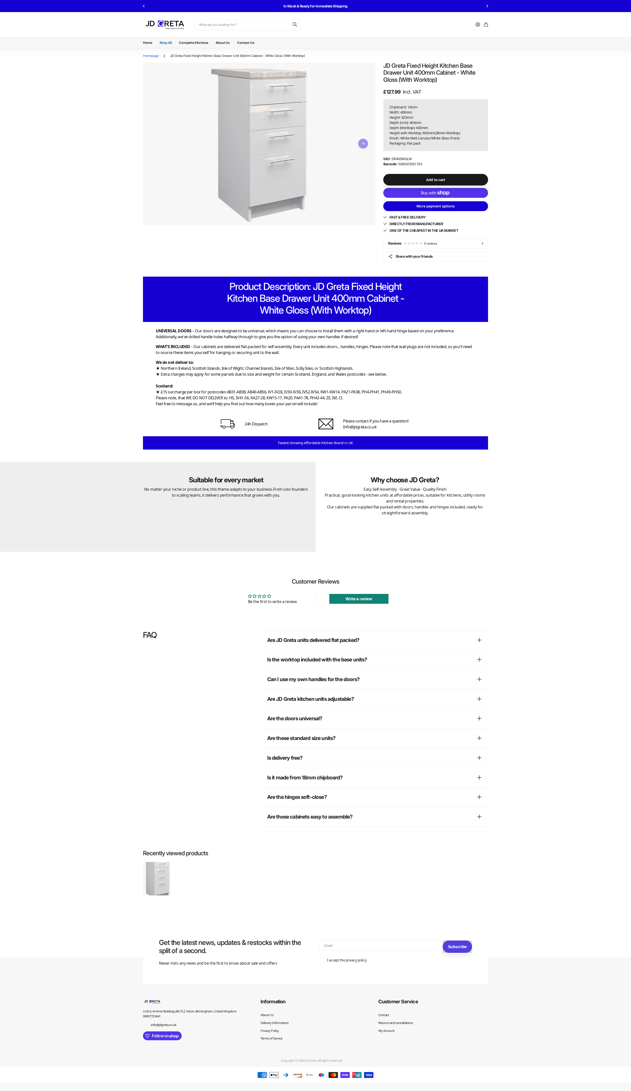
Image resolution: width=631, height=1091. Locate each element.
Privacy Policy (270, 1030)
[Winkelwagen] (486, 25)
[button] (144, 6)
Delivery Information (274, 1023)
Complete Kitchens (193, 43)
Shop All (165, 43)
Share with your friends (414, 256)
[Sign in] (478, 25)
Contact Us (245, 43)
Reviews (412, 243)
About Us (223, 43)
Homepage (151, 56)
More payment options (436, 206)
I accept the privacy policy (347, 960)
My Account (386, 1030)
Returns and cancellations (395, 1023)
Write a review (359, 599)
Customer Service (398, 1002)
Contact (383, 1015)
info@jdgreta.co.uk (163, 1025)
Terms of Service (271, 1038)
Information (273, 1002)
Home (147, 43)
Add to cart (435, 179)
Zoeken (295, 24)
